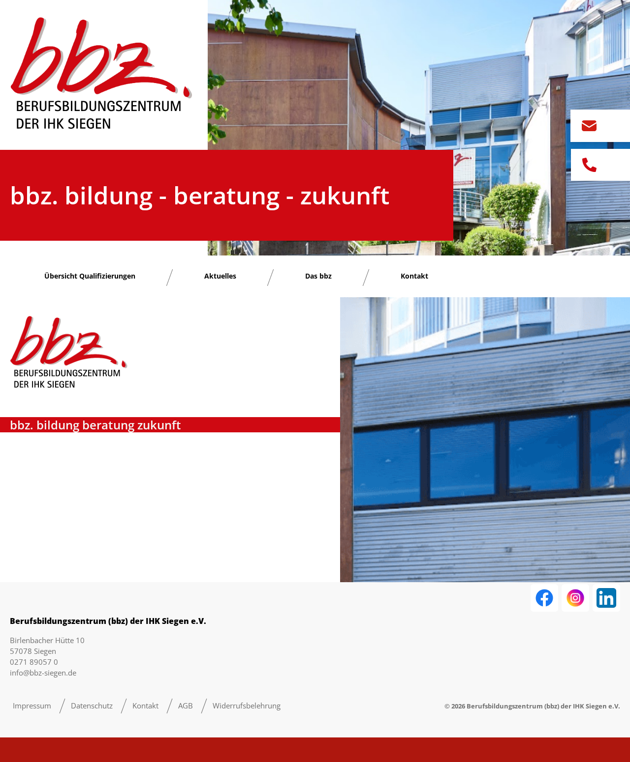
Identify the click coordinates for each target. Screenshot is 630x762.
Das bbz (318, 276)
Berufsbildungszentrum (505, 706)
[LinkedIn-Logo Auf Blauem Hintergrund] (606, 598)
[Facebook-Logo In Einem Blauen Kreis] (544, 598)
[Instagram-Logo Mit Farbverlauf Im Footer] (575, 598)
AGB (185, 705)
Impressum (32, 705)
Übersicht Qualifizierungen (89, 276)
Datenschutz (92, 705)
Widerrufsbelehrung (247, 705)
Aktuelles (220, 276)
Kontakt (414, 276)
